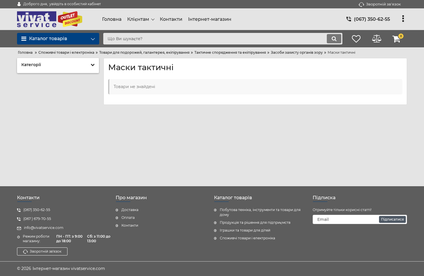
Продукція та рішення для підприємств (255, 222)
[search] (334, 38)
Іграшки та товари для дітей (245, 230)
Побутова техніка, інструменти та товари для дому (260, 212)
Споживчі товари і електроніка (247, 238)
